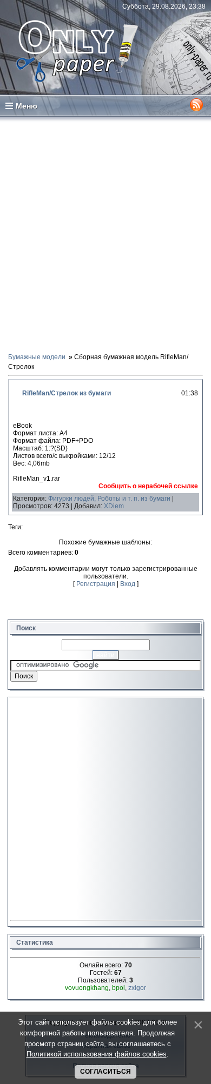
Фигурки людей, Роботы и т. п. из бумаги (109, 498)
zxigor (137, 988)
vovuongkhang (87, 988)
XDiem (114, 506)
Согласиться (105, 1071)
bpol (118, 988)
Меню (26, 106)
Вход (127, 584)
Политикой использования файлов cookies (97, 1054)
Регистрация (95, 584)
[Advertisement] (105, 234)
